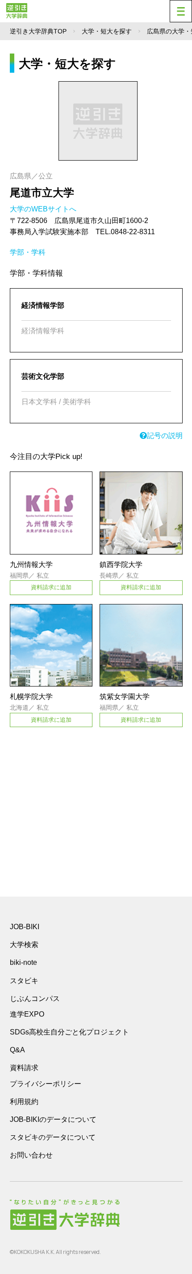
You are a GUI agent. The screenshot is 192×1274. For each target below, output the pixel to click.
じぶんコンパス (35, 998)
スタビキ (24, 980)
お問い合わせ (31, 1155)
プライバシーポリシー (45, 1084)
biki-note (23, 962)
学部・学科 (28, 252)
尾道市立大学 (42, 192)
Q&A (17, 1050)
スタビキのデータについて (53, 1137)
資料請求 (24, 1067)
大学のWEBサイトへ (44, 209)
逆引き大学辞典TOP (38, 31)
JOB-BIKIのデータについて (53, 1119)
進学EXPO (27, 1014)
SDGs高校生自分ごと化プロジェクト (69, 1032)
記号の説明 (165, 435)
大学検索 (24, 944)
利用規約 (24, 1101)
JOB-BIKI (24, 927)
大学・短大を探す (107, 31)
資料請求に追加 (51, 587)
